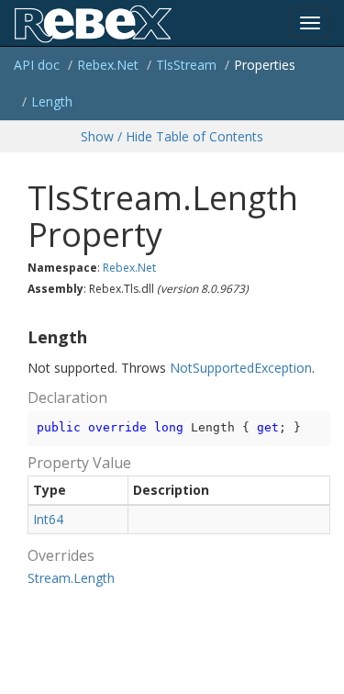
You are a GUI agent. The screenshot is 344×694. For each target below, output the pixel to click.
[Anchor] (20, 338)
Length (51, 101)
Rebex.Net (108, 64)
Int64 (48, 519)
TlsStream (186, 64)
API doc (37, 64)
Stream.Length (71, 578)
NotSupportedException (241, 367)
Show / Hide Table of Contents (172, 136)
